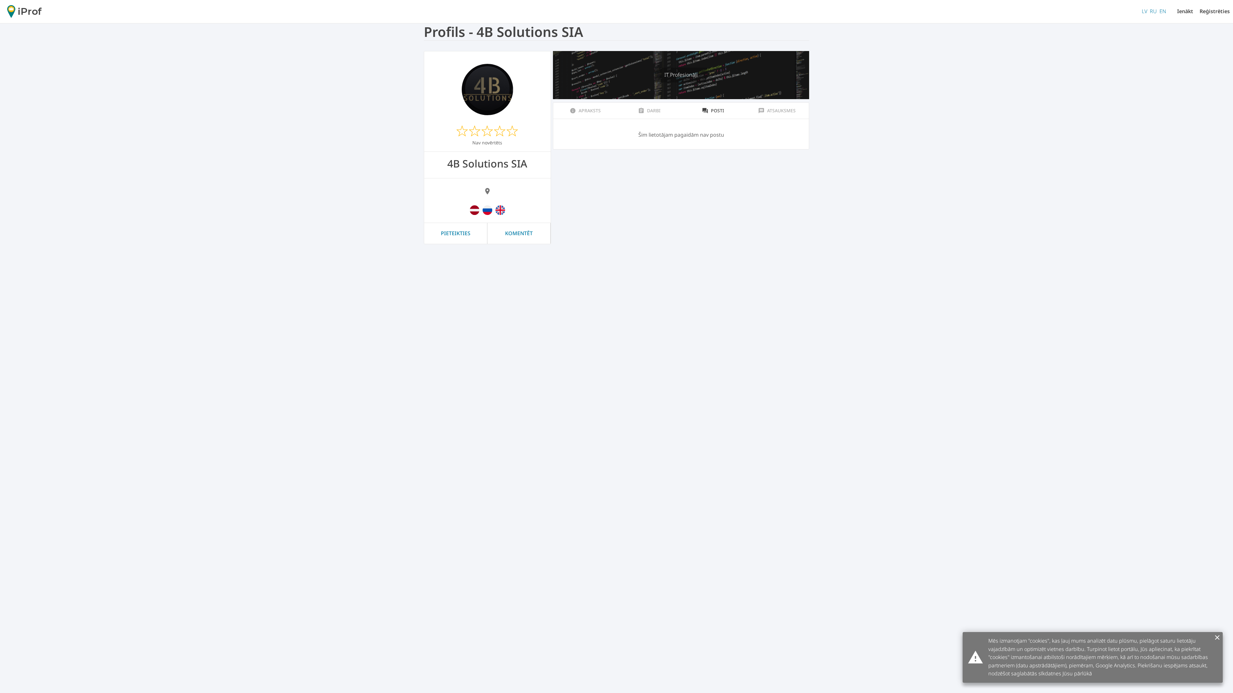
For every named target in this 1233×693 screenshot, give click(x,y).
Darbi (649, 110)
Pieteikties (455, 233)
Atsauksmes (777, 110)
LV (1144, 11)
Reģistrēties (1215, 11)
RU (1153, 11)
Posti (713, 110)
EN (1162, 11)
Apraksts (585, 110)
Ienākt (1185, 11)
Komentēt (519, 233)
